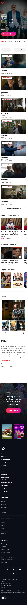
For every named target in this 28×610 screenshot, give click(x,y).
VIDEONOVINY (4, 531)
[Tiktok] (13, 574)
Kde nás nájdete (5, 552)
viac (2, 29)
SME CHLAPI (4, 507)
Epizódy (10, 41)
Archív (3, 457)
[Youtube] (20, 569)
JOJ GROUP (5, 491)
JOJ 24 (3, 462)
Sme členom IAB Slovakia (7, 585)
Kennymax (10, 592)
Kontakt (3, 587)
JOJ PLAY (4, 474)
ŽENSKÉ (3, 501)
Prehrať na (6, 34)
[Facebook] (7, 569)
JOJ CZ (3, 488)
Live (2, 454)
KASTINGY (4, 486)
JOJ (2, 471)
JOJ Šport (4, 465)
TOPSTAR (3, 504)
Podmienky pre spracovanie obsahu (9, 579)
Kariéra (3, 555)
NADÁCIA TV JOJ (7, 483)
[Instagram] (13, 569)
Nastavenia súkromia (6, 583)
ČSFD (10, 22)
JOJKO (3, 480)
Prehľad (3, 41)
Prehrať (11, 410)
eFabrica (23, 592)
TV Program (5, 460)
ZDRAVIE (3, 510)
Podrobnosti (18, 41)
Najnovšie (19, 50)
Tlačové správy (5, 544)
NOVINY (3, 522)
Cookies (3, 581)
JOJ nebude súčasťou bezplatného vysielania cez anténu (10, 558)
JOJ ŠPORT (5, 477)
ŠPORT (3, 528)
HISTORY (3, 512)
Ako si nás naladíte (6, 549)
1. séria (5, 50)
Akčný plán (4, 562)
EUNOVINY (3, 534)
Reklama (3, 546)
